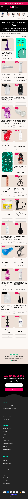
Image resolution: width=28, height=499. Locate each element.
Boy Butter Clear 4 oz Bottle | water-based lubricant (20, 330)
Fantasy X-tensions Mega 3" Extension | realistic (7, 189)
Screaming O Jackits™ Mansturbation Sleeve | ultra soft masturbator (7, 306)
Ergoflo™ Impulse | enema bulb (19, 237)
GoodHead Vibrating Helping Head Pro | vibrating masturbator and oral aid (7, 98)
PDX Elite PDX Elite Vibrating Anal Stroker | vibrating (20, 167)
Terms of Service (6, 480)
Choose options (7, 58)
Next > (22, 345)
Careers (4, 466)
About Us (5, 460)
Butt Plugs (5, 431)
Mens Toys (6, 33)
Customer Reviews (7, 463)
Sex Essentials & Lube (7, 449)
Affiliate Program (6, 483)
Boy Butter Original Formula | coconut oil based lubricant (7, 213)
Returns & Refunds (7, 472)
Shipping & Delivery (7, 475)
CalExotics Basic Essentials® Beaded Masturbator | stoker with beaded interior (7, 259)
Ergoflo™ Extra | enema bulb (20, 305)
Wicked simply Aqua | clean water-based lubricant (7, 237)
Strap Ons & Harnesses (8, 443)
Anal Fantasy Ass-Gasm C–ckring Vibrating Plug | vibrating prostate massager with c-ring (20, 214)
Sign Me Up (14, 389)
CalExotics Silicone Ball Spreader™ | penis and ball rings (19, 189)
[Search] (20, 9)
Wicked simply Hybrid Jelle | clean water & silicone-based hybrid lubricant (20, 283)
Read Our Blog (6, 469)
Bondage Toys (6, 446)
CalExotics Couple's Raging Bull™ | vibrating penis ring (7, 144)
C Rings (4, 434)
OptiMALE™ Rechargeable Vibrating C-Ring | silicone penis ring (19, 259)
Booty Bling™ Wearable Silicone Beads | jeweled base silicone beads (7, 330)
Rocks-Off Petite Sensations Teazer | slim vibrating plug (7, 53)
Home (2, 33)
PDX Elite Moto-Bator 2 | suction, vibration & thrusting (20, 98)
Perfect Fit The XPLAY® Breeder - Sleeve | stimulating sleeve (7, 75)
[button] (1, 6)
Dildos (4, 437)
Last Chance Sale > (7, 452)
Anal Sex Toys (6, 440)
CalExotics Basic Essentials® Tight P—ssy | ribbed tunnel (20, 121)
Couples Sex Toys (7, 428)
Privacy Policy (6, 478)
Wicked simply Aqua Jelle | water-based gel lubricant (19, 75)
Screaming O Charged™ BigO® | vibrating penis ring (7, 121)
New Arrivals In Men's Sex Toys (15, 33)
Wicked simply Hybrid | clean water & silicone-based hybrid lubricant (20, 144)
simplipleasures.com (15, 496)
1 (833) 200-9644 (7, 419)
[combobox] (14, 10)
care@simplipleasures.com (9, 408)
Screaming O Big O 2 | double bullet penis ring (7, 283)
